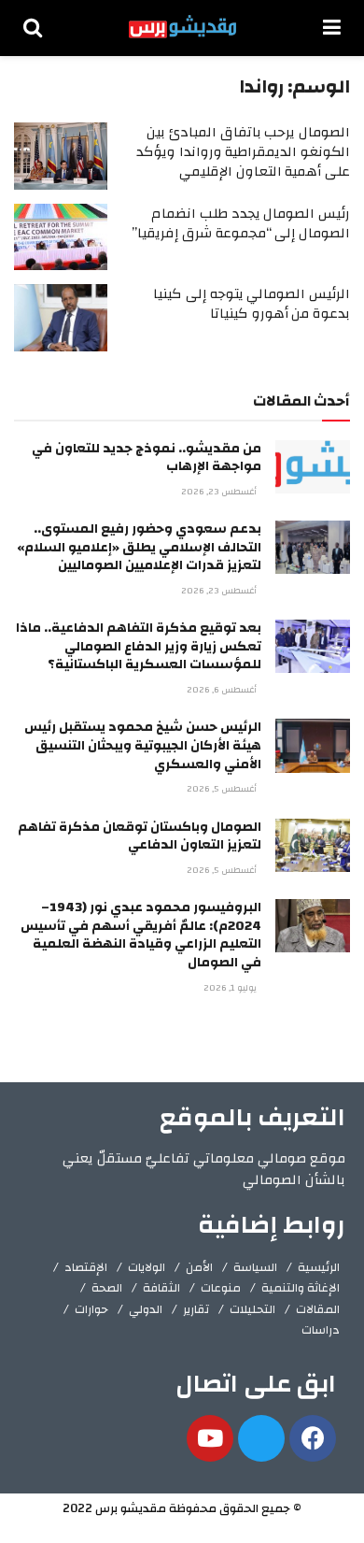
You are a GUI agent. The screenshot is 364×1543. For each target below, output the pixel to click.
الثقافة (161, 1288)
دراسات (320, 1330)
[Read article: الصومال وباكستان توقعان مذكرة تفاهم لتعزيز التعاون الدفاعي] (312, 845)
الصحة (106, 1288)
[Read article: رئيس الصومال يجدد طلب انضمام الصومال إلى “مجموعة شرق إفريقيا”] (60, 237)
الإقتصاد (85, 1267)
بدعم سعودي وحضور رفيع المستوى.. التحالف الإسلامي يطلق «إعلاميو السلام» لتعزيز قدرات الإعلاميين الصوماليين (139, 547)
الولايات (146, 1267)
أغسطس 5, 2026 (223, 788)
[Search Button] (32, 28)
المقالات (318, 1309)
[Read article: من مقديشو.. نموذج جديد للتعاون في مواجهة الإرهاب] (312, 466)
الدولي (145, 1309)
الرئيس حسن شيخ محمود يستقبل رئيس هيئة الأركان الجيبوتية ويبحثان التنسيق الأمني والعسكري (142, 745)
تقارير (196, 1309)
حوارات (91, 1309)
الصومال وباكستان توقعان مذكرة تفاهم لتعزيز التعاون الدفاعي (139, 836)
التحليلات (252, 1309)
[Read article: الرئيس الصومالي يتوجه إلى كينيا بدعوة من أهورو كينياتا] (60, 317)
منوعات (221, 1288)
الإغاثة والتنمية (300, 1288)
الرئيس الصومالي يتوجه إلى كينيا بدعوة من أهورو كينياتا (251, 303)
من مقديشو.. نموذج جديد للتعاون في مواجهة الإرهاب (146, 457)
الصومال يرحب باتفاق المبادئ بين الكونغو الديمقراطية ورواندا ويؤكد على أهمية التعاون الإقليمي (243, 152)
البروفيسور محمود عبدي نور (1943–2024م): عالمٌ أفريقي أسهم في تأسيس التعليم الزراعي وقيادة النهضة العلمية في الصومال (141, 935)
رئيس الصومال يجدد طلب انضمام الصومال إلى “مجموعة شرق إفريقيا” (241, 223)
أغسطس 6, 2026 (223, 689)
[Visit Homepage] (182, 28)
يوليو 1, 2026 (231, 987)
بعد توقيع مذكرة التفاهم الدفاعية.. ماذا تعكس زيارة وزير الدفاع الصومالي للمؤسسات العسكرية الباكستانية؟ (138, 646)
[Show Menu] (332, 28)
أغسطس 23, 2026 (220, 491)
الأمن (199, 1267)
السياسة (255, 1267)
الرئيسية (319, 1267)
